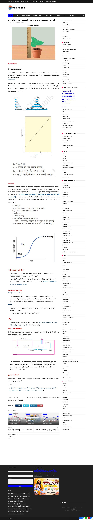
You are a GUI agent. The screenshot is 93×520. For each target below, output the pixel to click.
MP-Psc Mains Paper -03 (68, 96)
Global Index (65, 333)
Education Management (68, 303)
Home (9, 1)
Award (64, 265)
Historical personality (67, 143)
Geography (65, 331)
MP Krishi (65, 224)
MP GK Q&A (65, 185)
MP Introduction (66, 219)
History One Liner (66, 118)
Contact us (35, 1)
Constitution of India (67, 290)
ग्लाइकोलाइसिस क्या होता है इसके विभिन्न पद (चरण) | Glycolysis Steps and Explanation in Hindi (32, 419)
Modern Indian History (67, 127)
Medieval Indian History (68, 125)
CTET (65, 15)
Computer (65, 285)
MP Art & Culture (66, 187)
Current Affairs (37, 15)
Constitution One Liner (68, 287)
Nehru (64, 422)
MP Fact (64, 199)
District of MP (66, 183)
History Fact (65, 116)
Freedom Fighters (66, 140)
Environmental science (68, 163)
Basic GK (65, 267)
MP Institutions (66, 217)
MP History (65, 123)
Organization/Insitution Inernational (70, 361)
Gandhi (64, 326)
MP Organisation (66, 233)
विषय (46, 15)
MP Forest (65, 203)
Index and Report (66, 24)
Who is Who (65, 36)
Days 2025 (65, 22)
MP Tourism (65, 249)
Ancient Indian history (67, 109)
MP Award (65, 189)
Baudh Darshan (66, 269)
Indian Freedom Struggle (68, 120)
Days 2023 (65, 397)
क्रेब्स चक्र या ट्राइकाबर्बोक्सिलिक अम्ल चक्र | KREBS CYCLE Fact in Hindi (16, 420)
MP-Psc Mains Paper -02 (68, 95)
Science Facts (66, 67)
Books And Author (66, 276)
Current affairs (66, 47)
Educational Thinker (67, 306)
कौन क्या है (17, 15)
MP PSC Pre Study (66, 90)
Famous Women (66, 138)
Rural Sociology (66, 63)
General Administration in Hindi (69, 49)
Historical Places (66, 114)
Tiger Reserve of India (67, 427)
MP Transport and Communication (70, 251)
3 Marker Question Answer (69, 99)
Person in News (66, 147)
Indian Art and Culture (67, 347)
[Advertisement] (60, 8)
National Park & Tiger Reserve (69, 29)
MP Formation (66, 205)
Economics (65, 301)
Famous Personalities (67, 136)
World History (66, 130)
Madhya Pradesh (66, 91)
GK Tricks (65, 324)
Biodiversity (65, 153)
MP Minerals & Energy (67, 228)
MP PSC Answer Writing (68, 235)
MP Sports (65, 247)
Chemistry (65, 160)
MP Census (65, 194)
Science (64, 65)
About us (29, 1)
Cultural (64, 111)
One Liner (65, 356)
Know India (65, 27)
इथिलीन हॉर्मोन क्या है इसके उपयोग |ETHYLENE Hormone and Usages (51, 420)
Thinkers (65, 33)
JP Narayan (65, 417)
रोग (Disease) (66, 79)
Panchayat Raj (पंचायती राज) (69, 58)
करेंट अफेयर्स (23, 1)
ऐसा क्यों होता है (66, 74)
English (64, 308)
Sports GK (65, 69)
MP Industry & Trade (67, 215)
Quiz (64, 368)
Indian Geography (67, 352)
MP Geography (66, 208)
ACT (64, 260)
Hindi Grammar (66, 51)
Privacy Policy (42, 1)
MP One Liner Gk (66, 56)
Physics (64, 170)
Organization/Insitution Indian (69, 359)
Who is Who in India (15, 1)
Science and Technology (68, 174)
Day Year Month (66, 297)
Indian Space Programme (68, 167)
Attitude (65, 385)
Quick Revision (26, 15)
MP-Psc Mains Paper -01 (68, 93)
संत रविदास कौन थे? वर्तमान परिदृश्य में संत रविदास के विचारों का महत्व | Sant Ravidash (45, 471)
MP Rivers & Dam (66, 240)
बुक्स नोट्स (72, 15)
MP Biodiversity (66, 192)
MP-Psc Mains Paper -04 (68, 98)
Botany (23, 22)
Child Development (67, 44)
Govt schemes (66, 336)
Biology (64, 156)
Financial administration (68, 317)
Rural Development (67, 60)
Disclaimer (48, 1)
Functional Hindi (66, 322)
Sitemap (54, 1)
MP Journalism (66, 222)
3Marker (64, 258)
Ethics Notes (65, 404)
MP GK (51, 15)
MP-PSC (58, 15)
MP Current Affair (66, 53)
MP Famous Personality (68, 145)
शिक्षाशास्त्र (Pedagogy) (67, 83)
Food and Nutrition (67, 165)
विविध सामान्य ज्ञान (66, 38)
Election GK (65, 401)
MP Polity (65, 238)
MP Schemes (65, 245)
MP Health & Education (67, 210)
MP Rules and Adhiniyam (68, 242)
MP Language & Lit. (67, 226)
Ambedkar (65, 383)
